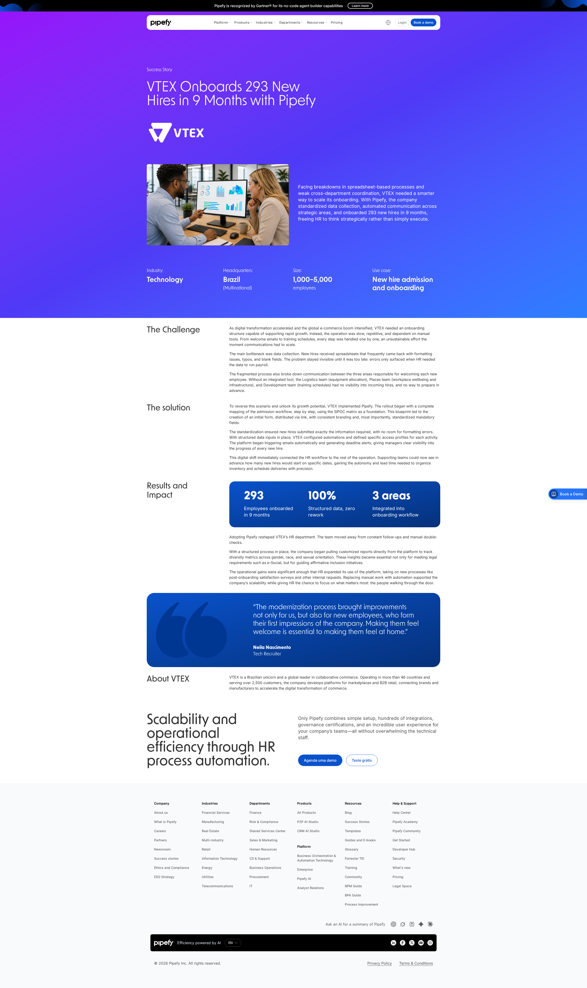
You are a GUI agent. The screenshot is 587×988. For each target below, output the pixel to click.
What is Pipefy (165, 822)
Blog (348, 812)
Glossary (351, 849)
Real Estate (210, 831)
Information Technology (220, 858)
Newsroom (162, 849)
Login (402, 22)
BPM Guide (353, 886)
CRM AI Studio (308, 831)
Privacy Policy (379, 963)
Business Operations (265, 868)
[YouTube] (421, 943)
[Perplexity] (412, 924)
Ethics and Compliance (171, 868)
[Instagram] (430, 943)
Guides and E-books (360, 840)
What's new (402, 868)
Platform (221, 22)
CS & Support (259, 858)
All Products (306, 812)
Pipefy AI (304, 879)
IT (250, 886)
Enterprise (305, 869)
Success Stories (357, 822)
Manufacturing (213, 822)
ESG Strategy (164, 877)
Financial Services (216, 812)
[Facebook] (402, 943)
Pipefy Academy (405, 822)
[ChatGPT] (393, 924)
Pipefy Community (407, 831)
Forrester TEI (354, 858)
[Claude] (430, 924)
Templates (353, 831)
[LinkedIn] (393, 943)
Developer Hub (404, 849)
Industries (264, 22)
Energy (207, 868)
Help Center (402, 812)
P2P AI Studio (307, 822)
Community (353, 877)
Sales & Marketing (263, 840)
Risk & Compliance (263, 822)
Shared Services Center (267, 831)
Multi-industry (213, 840)
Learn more (360, 6)
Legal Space (402, 886)
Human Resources (263, 849)
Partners (160, 840)
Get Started (401, 840)
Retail (206, 849)
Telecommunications (217, 886)
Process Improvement (361, 904)
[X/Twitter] (412, 943)
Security (399, 858)
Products (241, 22)
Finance (255, 812)
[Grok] (402, 924)
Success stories (166, 858)
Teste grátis (362, 760)
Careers (160, 831)
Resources (315, 22)
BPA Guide (353, 895)
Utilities (208, 877)
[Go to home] (161, 22)
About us (161, 812)
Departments (290, 22)
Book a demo (423, 22)
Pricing (337, 22)
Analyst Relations (310, 888)
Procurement (259, 877)
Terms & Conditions (416, 963)
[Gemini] (421, 924)
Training (351, 868)
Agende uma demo (320, 760)
